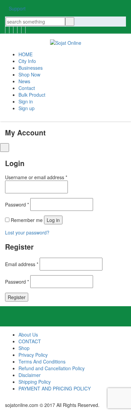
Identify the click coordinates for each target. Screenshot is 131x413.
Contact (26, 88)
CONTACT (29, 341)
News (24, 81)
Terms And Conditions (42, 361)
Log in (53, 220)
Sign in (25, 101)
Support (17, 8)
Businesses (30, 67)
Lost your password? (27, 232)
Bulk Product (31, 94)
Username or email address (36, 177)
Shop (24, 348)
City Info (27, 61)
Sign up (26, 108)
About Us (28, 334)
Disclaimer (29, 375)
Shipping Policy (34, 381)
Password (17, 204)
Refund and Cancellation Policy (51, 368)
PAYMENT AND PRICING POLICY (54, 388)
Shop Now (29, 74)
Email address (21, 264)
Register (17, 297)
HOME (25, 54)
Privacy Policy (33, 354)
